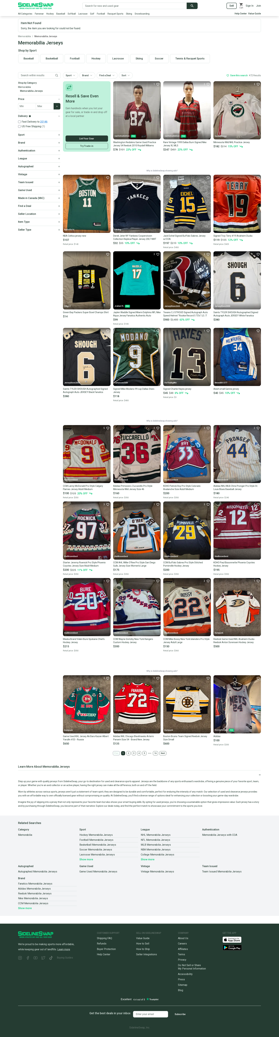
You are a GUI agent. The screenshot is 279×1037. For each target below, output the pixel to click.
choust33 (169, 230)
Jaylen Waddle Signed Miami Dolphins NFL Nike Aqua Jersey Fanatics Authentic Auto (137, 314)
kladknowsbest (71, 480)
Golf (92, 13)
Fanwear (39, 13)
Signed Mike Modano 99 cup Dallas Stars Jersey (133, 390)
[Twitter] (43, 958)
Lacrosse (83, 13)
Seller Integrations (146, 954)
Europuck (219, 633)
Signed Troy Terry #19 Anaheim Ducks (233, 235)
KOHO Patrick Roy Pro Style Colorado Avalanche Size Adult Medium (182, 487)
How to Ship (143, 949)
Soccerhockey (221, 730)
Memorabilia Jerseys (45, 36)
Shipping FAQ (104, 938)
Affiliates (183, 949)
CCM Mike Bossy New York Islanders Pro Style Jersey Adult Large (186, 641)
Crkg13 (67, 306)
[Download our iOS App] (234, 939)
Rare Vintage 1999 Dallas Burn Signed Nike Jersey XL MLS (185, 144)
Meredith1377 (221, 383)
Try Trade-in (86, 146)
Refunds (101, 943)
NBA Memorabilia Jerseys (155, 849)
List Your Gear (86, 138)
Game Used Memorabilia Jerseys (98, 871)
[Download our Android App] (241, 947)
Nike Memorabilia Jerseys (33, 898)
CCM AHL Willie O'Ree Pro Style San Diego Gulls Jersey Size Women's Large (134, 564)
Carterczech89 (221, 230)
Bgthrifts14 (69, 230)
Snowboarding (142, 13)
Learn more (63, 949)
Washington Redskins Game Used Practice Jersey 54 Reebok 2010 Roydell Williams (134, 144)
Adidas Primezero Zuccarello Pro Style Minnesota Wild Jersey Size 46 (132, 487)
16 (155, 753)
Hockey (50, 13)
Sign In (249, 5)
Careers (182, 943)
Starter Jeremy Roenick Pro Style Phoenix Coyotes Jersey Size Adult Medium (84, 564)
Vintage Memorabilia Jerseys (157, 871)
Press (181, 979)
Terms (181, 954)
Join (258, 5)
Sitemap (182, 984)
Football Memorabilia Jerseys (96, 839)
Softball (72, 13)
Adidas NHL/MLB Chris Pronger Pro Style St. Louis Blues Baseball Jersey (235, 487)
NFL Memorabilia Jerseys (155, 839)
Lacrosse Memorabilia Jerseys (97, 854)
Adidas (217, 736)
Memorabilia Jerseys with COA (219, 834)
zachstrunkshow (121, 136)
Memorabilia (24, 36)
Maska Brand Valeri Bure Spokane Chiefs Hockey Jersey (84, 641)
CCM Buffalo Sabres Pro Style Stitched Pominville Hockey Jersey (183, 564)
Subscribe (180, 1014)
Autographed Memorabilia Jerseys (37, 871)
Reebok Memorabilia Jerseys (35, 893)
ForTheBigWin (171, 383)
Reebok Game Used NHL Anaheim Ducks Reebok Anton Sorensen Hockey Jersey (233, 641)
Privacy (182, 959)
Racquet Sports (115, 13)
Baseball (60, 13)
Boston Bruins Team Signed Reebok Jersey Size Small (185, 738)
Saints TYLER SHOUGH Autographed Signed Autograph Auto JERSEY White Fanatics (235, 314)
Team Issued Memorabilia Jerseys (222, 871)
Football (101, 13)
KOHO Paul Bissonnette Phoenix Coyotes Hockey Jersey (234, 564)
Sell (231, 5)
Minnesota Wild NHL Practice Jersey (231, 142)
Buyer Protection (106, 949)
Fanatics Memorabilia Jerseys (35, 883)
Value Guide (254, 13)
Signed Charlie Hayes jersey (177, 389)
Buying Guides (65, 957)
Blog (180, 990)
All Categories (25, 13)
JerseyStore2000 (172, 306)
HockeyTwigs (221, 136)
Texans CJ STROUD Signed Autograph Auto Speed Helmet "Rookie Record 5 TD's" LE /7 (185, 314)
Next (163, 753)
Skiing (129, 13)
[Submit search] (192, 6)
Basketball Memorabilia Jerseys (97, 844)
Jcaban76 (119, 306)
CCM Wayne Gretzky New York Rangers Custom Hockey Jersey (133, 641)
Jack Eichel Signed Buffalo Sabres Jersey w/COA (184, 237)
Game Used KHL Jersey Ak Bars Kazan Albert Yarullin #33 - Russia (86, 738)
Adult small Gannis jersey (226, 389)
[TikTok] (51, 958)
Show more (86, 859)
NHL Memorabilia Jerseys (155, 834)
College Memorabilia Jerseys (157, 854)
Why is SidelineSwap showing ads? (161, 171)
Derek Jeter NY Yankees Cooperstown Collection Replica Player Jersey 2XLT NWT (134, 237)
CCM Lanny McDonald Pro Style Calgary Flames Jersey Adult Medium (83, 487)
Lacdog (117, 230)
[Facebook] (28, 958)
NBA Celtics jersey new (74, 235)
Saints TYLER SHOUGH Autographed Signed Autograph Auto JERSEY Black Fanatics (85, 390)
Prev (116, 753)
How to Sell (142, 943)
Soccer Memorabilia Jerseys (95, 849)
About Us (183, 938)
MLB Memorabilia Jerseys (156, 844)
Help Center (241, 13)
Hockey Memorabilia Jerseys (96, 834)
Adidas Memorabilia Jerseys (34, 888)
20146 (43, 121)
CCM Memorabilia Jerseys (33, 903)
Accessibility (185, 974)
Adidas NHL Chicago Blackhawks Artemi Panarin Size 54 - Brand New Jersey (133, 738)
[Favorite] (108, 178)
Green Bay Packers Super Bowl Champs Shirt (86, 312)
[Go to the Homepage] (35, 6)
